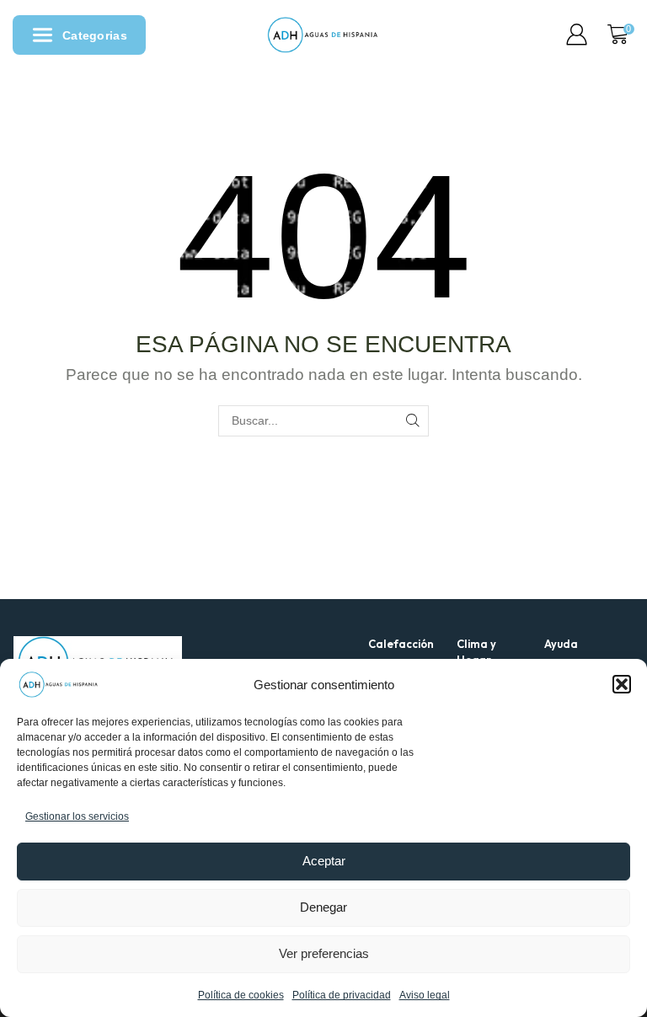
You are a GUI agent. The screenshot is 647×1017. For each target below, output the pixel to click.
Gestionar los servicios (77, 816)
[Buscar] (413, 420)
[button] (621, 684)
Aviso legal (424, 995)
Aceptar (323, 861)
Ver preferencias (324, 953)
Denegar (323, 907)
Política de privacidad (341, 995)
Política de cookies (241, 995)
